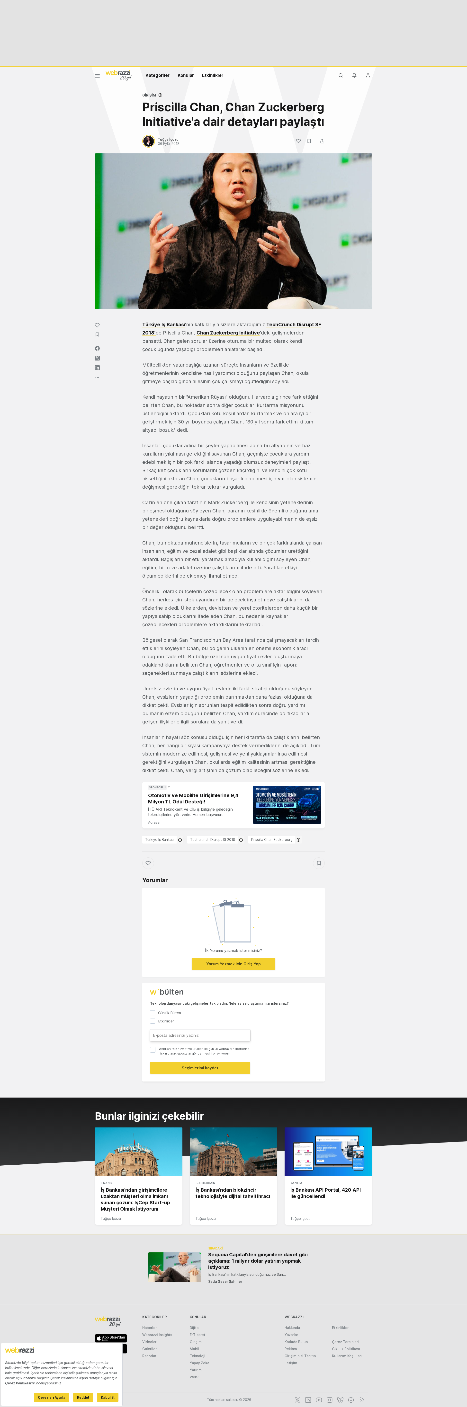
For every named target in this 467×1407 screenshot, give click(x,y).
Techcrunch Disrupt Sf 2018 (212, 839)
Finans (106, 1183)
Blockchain (205, 1183)
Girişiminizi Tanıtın (300, 1356)
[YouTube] (318, 1399)
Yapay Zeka (199, 1363)
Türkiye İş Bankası (163, 324)
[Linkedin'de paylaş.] (97, 367)
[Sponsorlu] (287, 805)
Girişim (149, 95)
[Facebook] (350, 1399)
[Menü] (97, 76)
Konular (186, 75)
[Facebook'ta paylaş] (97, 348)
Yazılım (296, 1183)
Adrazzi (154, 822)
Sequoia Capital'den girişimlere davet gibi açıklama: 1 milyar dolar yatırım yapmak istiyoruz (258, 1261)
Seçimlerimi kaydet (200, 1067)
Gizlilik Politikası (346, 1349)
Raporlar (149, 1356)
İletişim (291, 1363)
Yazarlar (291, 1335)
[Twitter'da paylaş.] (97, 358)
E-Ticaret (197, 1335)
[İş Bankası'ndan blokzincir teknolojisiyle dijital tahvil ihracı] (233, 1152)
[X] (297, 1399)
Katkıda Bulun (296, 1342)
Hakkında (292, 1328)
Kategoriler (158, 75)
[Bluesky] (340, 1399)
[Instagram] (329, 1399)
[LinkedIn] (308, 1399)
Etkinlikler (212, 75)
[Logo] (119, 75)
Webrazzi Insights (157, 1335)
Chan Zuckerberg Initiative (228, 333)
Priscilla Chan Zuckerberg (272, 839)
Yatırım (196, 1370)
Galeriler (149, 1349)
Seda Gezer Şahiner (225, 1281)
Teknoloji (197, 1356)
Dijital (194, 1328)
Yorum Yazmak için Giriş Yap (233, 963)
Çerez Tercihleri (345, 1342)
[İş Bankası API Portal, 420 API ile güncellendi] (328, 1152)
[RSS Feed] (361, 1399)
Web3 (194, 1377)
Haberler (149, 1328)
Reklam (291, 1349)
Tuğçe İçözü (111, 1218)
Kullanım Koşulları (347, 1356)
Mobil (194, 1349)
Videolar (149, 1342)
